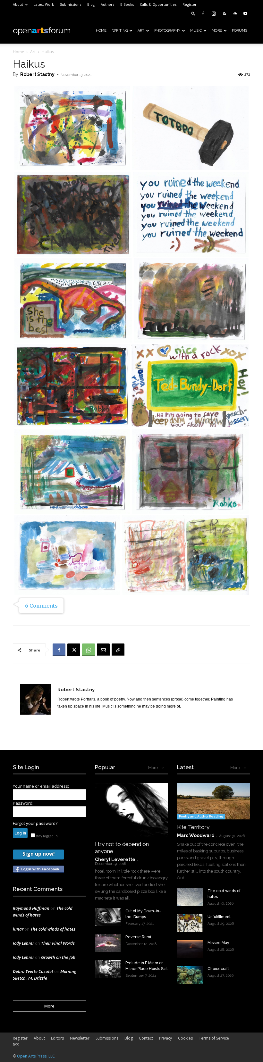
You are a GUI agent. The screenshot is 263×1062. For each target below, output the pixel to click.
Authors (107, 4)
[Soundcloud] (235, 13)
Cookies (185, 1038)
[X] (73, 649)
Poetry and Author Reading (201, 816)
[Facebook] (203, 13)
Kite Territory (193, 827)
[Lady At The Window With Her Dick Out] (190, 471)
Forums (239, 31)
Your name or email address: (41, 786)
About (18, 4)
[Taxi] (72, 214)
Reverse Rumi (138, 937)
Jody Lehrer (23, 943)
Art (141, 31)
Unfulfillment (219, 917)
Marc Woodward (196, 835)
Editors (57, 1038)
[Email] (103, 649)
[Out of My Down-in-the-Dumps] (108, 917)
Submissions (70, 4)
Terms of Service (214, 1038)
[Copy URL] (118, 649)
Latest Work (44, 4)
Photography (167, 31)
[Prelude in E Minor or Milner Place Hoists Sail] (108, 969)
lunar (18, 929)
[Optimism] (72, 385)
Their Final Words (58, 943)
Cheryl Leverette (115, 859)
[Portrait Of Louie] (67, 555)
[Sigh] (72, 471)
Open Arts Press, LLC (36, 1056)
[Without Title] (190, 385)
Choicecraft (218, 969)
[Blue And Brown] (191, 214)
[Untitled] (190, 128)
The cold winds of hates (52, 929)
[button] (193, 13)
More (217, 31)
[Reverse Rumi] (108, 943)
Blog (91, 4)
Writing (120, 31)
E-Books (127, 4)
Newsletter (79, 1038)
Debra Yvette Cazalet (33, 971)
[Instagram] (213, 13)
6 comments (41, 605)
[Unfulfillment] (190, 923)
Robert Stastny (37, 74)
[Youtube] (245, 13)
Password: (23, 803)
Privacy (165, 1038)
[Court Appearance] (72, 128)
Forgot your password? (35, 823)
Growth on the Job (58, 957)
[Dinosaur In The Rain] (73, 300)
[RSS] (224, 13)
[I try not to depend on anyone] (131, 809)
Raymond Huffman (31, 908)
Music (196, 31)
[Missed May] (190, 949)
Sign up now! (38, 853)
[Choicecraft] (190, 975)
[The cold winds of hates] (190, 897)
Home (101, 31)
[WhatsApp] (88, 649)
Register (189, 4)
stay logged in (46, 836)
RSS (16, 1045)
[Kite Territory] (213, 801)
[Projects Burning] (191, 300)
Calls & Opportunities (158, 4)
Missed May (218, 943)
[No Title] (185, 555)
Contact (146, 1038)
